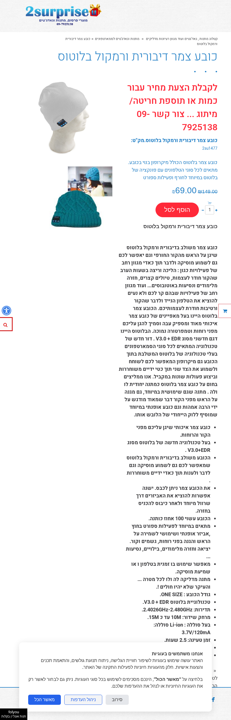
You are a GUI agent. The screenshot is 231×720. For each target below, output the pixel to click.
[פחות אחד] (203, 210)
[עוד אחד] (216, 210)
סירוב (117, 699)
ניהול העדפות (83, 699)
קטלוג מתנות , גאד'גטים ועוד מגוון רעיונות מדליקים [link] (181, 38)
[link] (62, 16)
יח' (210, 203)
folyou (13, 714)
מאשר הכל (44, 699)
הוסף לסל (177, 209)
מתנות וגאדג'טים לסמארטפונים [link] (117, 38)
